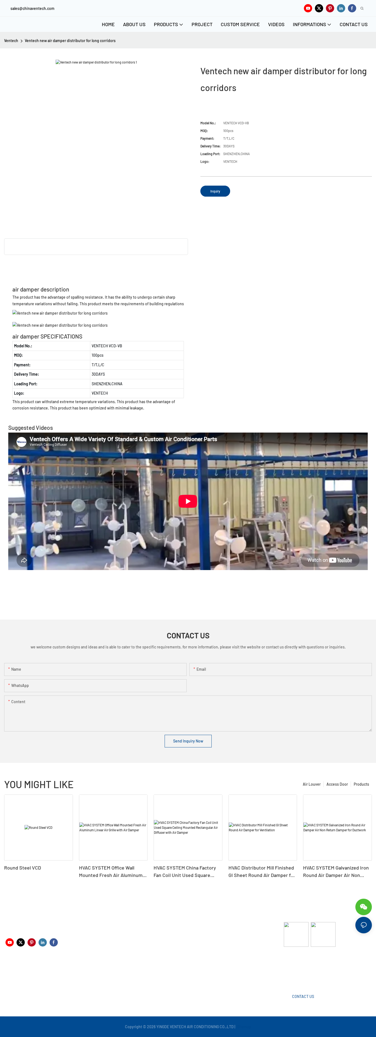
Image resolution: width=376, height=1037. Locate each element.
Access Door (337, 784)
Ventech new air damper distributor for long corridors (70, 40)
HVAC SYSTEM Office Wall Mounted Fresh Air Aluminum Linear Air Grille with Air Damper (111, 872)
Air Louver (312, 784)
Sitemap (243, 1026)
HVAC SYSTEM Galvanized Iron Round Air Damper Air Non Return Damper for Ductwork (336, 872)
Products (361, 784)
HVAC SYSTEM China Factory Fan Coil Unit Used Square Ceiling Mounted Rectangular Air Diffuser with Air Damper (185, 872)
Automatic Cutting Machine (307, 968)
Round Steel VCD (22, 868)
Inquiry (215, 191)
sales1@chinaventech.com (191, 972)
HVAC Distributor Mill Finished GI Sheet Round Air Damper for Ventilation (261, 872)
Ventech (11, 40)
